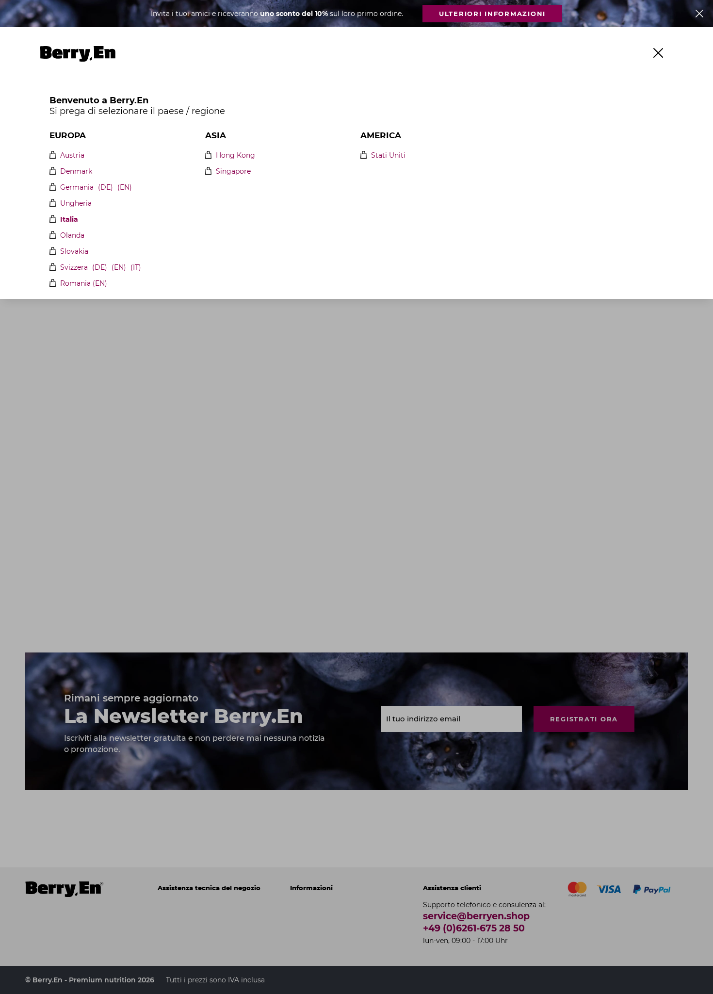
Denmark (76, 171)
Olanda (72, 235)
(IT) (135, 267)
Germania (77, 187)
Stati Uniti (388, 155)
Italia (69, 219)
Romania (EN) (83, 283)
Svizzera (74, 267)
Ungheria (76, 203)
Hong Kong (235, 155)
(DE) (105, 187)
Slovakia (74, 251)
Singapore (233, 171)
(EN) (124, 187)
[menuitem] (171, 54)
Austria (72, 155)
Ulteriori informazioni (492, 13)
